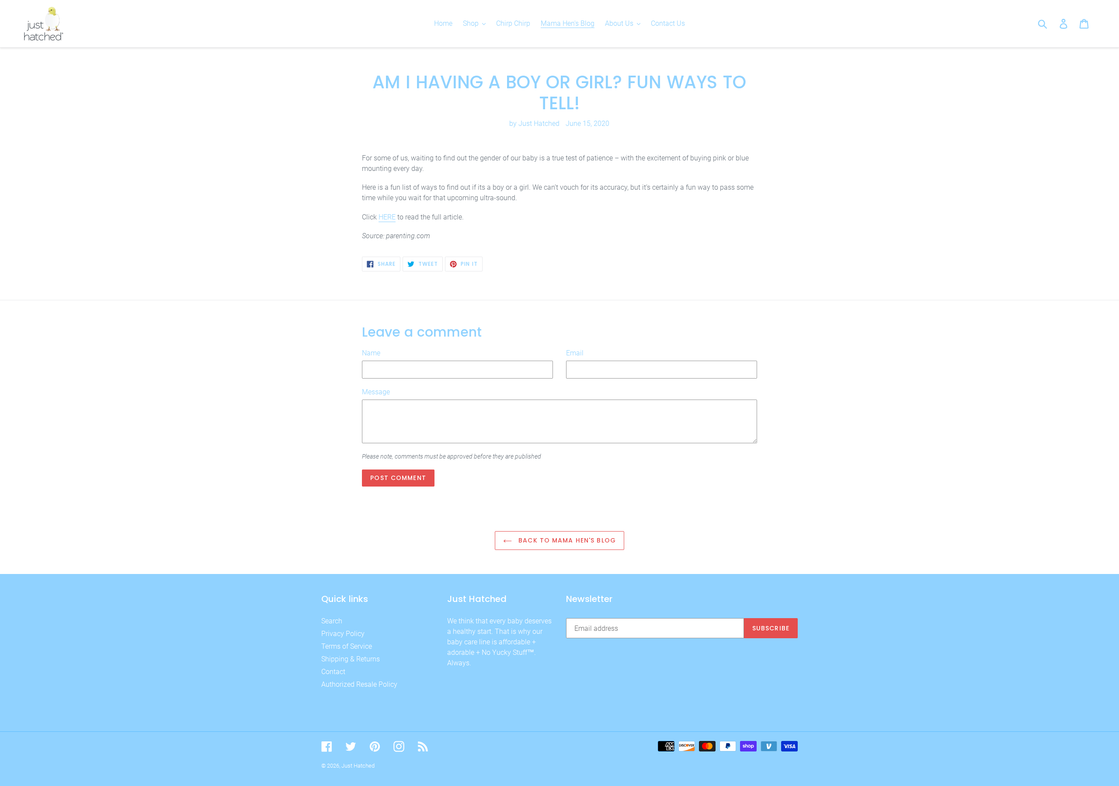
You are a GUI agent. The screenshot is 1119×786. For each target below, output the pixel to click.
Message (376, 392)
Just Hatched (358, 765)
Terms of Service (346, 646)
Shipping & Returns (350, 659)
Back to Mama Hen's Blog (566, 540)
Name (371, 353)
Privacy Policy (343, 633)
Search (331, 621)
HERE (387, 217)
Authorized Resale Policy (359, 684)
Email (575, 353)
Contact (333, 672)
